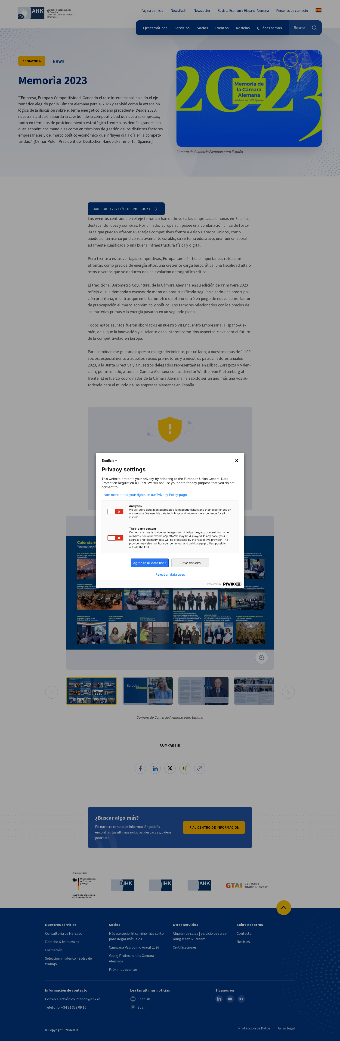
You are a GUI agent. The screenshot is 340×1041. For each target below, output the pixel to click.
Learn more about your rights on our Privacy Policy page (144, 495)
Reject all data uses (170, 574)
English (108, 460)
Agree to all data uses (149, 563)
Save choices (190, 563)
